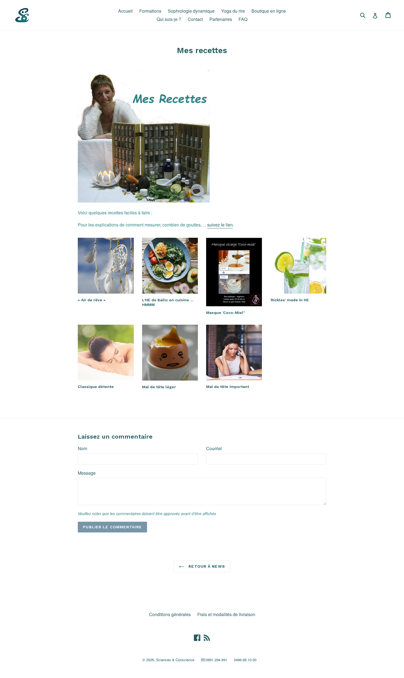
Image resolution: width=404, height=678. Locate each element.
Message (87, 473)
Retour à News (206, 566)
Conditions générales (170, 614)
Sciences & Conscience (175, 659)
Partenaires (220, 19)
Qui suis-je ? (169, 19)
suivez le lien (220, 225)
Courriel (214, 448)
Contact (195, 19)
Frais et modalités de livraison (226, 614)
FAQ (243, 19)
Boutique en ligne (268, 11)
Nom (82, 448)
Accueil (125, 11)
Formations (150, 11)
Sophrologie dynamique (191, 11)
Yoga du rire (233, 11)
